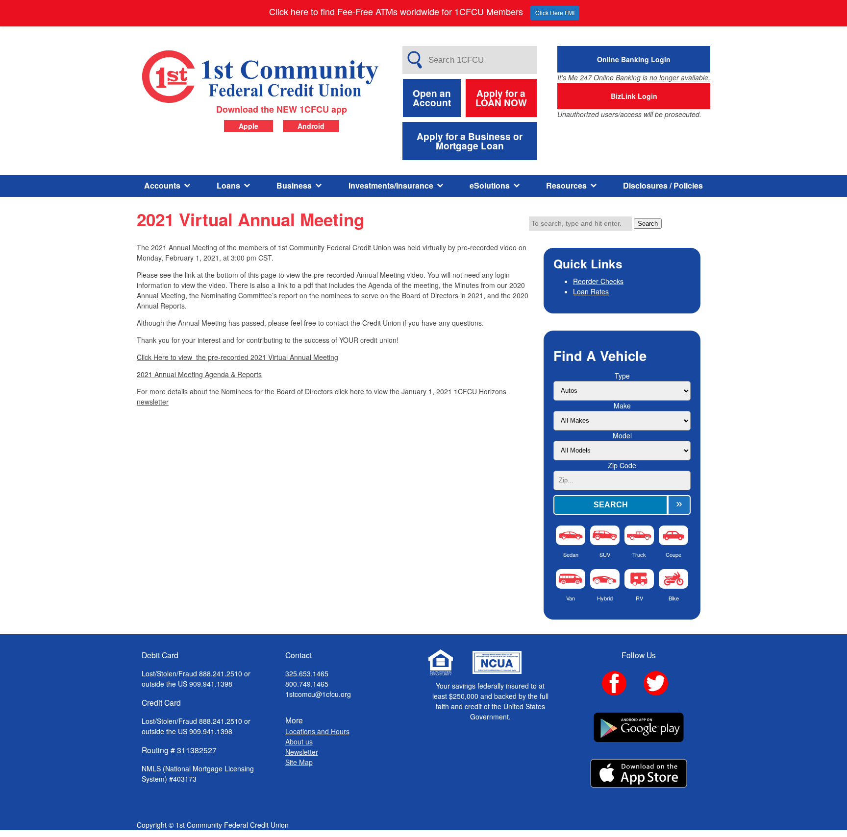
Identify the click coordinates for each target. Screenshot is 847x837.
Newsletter (301, 752)
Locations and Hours (317, 731)
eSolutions (490, 185)
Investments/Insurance (391, 185)
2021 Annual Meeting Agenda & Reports (199, 374)
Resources (566, 185)
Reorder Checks (598, 281)
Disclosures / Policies (663, 185)
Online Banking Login (634, 59)
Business (294, 185)
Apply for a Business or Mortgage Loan (470, 141)
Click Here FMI (554, 12)
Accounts (162, 185)
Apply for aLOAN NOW (501, 98)
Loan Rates (591, 291)
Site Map (299, 762)
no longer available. (679, 77)
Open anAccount (432, 98)
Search (648, 223)
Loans (228, 185)
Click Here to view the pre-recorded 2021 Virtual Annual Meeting (237, 357)
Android (311, 126)
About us (299, 741)
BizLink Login (634, 96)
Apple (248, 126)
